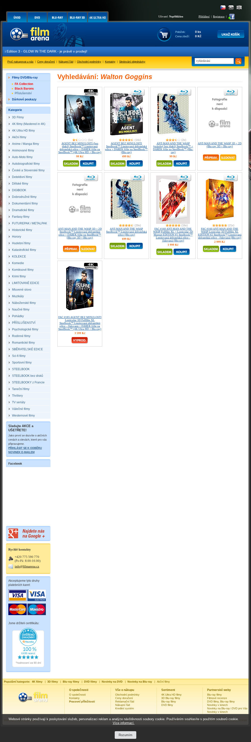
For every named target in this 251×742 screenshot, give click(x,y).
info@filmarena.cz (27, 566)
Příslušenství (23, 93)
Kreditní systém (124, 708)
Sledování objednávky (132, 61)
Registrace (219, 16)
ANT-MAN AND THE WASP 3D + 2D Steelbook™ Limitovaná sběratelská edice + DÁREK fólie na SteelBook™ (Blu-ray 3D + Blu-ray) (80, 233)
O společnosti (77, 694)
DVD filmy (167, 704)
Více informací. (124, 723)
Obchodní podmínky (89, 61)
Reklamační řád (124, 701)
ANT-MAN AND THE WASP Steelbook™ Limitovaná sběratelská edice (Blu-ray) (126, 231)
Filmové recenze (217, 698)
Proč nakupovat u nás (20, 61)
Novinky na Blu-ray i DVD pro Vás (227, 708)
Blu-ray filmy (168, 701)
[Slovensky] (231, 7)
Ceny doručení (46, 61)
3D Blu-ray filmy (170, 698)
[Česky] (223, 7)
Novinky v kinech (217, 704)
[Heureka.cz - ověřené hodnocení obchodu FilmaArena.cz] (28, 666)
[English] (239, 7)
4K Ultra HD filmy (171, 694)
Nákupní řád (66, 61)
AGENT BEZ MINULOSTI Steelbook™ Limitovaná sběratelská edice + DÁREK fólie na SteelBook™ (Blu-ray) (126, 148)
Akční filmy (163, 681)
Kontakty (110, 61)
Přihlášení (204, 16)
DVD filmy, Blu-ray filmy (221, 701)
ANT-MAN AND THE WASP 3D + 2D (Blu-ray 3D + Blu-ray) (219, 145)
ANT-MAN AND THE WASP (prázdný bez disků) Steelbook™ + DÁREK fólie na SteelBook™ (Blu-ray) (173, 148)
